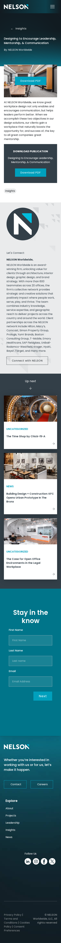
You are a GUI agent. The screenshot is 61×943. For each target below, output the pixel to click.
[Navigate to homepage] (16, 6)
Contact (16, 784)
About (9, 808)
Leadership (13, 823)
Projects (11, 815)
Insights (20, 28)
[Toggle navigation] (52, 6)
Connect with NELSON (27, 361)
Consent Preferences (14, 928)
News (9, 837)
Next (43, 696)
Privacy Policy (12, 915)
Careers (42, 784)
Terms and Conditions (11, 921)
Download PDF (30, 81)
